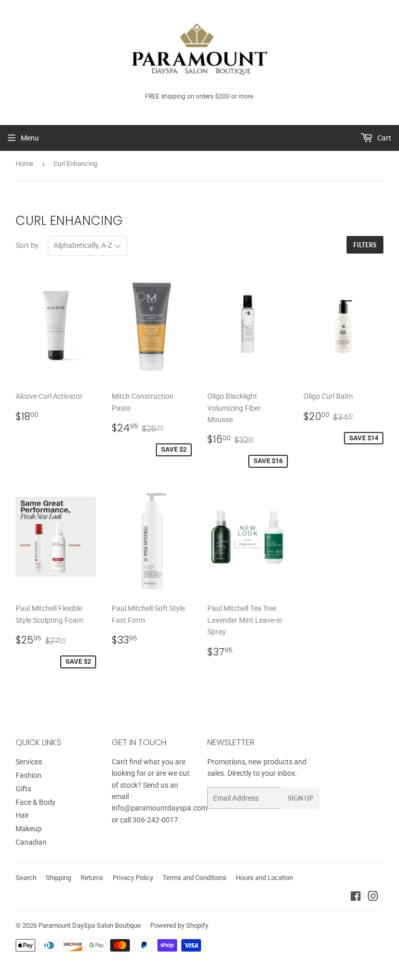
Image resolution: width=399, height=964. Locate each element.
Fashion (29, 775)
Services (29, 762)
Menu (30, 138)
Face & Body (36, 802)
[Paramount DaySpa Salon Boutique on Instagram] (373, 897)
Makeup (29, 829)
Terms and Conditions (195, 878)
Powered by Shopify (179, 925)
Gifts (23, 789)
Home (24, 163)
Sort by (27, 245)
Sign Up (300, 798)
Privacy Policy (133, 878)
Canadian (31, 842)
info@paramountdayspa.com (159, 808)
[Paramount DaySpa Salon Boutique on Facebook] (355, 897)
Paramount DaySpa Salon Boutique (89, 925)
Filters (365, 245)
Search (26, 878)
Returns (92, 878)
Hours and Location (264, 878)
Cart (383, 138)
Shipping (58, 878)
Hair (22, 815)
